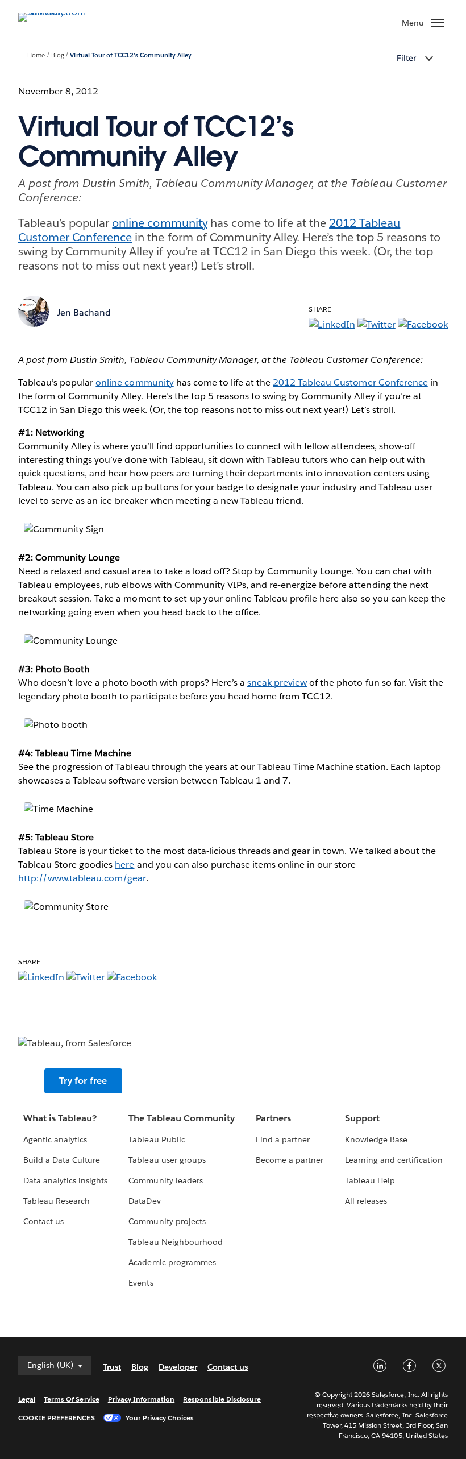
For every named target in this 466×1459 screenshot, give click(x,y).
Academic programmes (171, 1262)
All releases (366, 1201)
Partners (273, 1118)
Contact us (43, 1221)
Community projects (166, 1221)
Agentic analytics (55, 1139)
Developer (178, 1367)
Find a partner (283, 1139)
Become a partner (289, 1160)
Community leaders (165, 1180)
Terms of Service (71, 1399)
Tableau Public (156, 1139)
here (124, 865)
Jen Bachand (84, 312)
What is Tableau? (60, 1118)
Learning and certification (394, 1160)
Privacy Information (141, 1399)
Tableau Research (56, 1201)
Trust (112, 1367)
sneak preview (277, 683)
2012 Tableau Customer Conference (350, 382)
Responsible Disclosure (222, 1399)
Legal (26, 1399)
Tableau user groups (166, 1160)
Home (36, 55)
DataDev (144, 1201)
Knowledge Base (376, 1139)
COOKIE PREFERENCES (56, 1418)
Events (140, 1283)
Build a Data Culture (61, 1160)
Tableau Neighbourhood (175, 1242)
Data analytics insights (65, 1180)
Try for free (83, 1081)
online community (159, 222)
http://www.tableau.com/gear (82, 878)
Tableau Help (370, 1180)
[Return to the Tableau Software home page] (58, 12)
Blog (57, 55)
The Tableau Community (181, 1118)
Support (362, 1118)
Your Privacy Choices (160, 1418)
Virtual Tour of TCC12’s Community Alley (131, 55)
